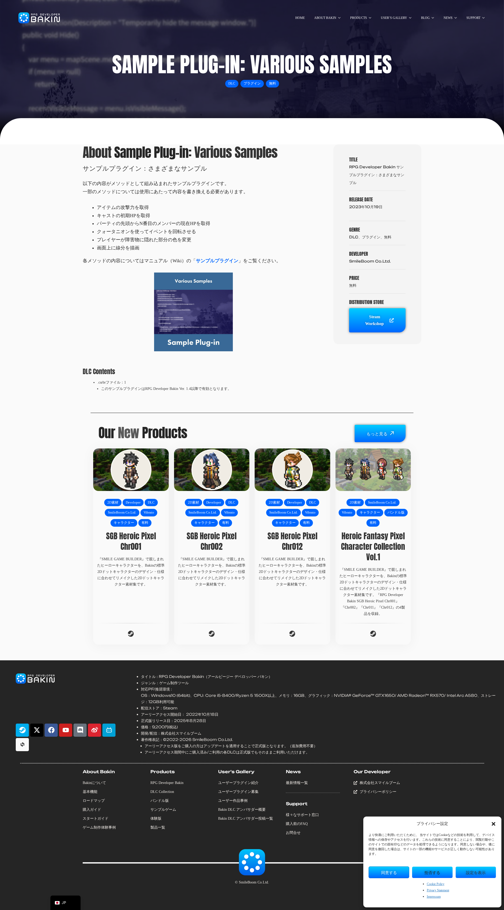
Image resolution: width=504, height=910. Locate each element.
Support (296, 803)
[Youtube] (65, 730)
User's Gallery (236, 771)
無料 (272, 83)
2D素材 (112, 502)
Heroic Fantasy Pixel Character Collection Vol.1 (373, 546)
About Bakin (99, 771)
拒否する (432, 872)
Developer (133, 502)
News (293, 771)
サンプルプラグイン (217, 260)
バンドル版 (396, 512)
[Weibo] (94, 730)
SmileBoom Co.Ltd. (122, 512)
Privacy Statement (438, 890)
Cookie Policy (435, 884)
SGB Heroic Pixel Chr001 (131, 541)
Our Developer (372, 771)
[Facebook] (51, 730)
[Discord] (80, 730)
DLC (231, 83)
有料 (144, 523)
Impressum (434, 896)
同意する (389, 872)
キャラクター (124, 523)
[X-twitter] (36, 730)
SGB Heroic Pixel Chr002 (212, 541)
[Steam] (22, 730)
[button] (493, 824)
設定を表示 (476, 872)
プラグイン (252, 83)
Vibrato (149, 512)
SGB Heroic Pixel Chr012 (292, 541)
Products (162, 771)
